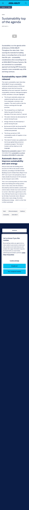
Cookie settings (14, 260)
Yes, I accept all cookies (14, 271)
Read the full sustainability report (11, 151)
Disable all (14, 266)
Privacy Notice (10, 254)
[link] (4, 7)
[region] (14, 255)
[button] (9, 7)
